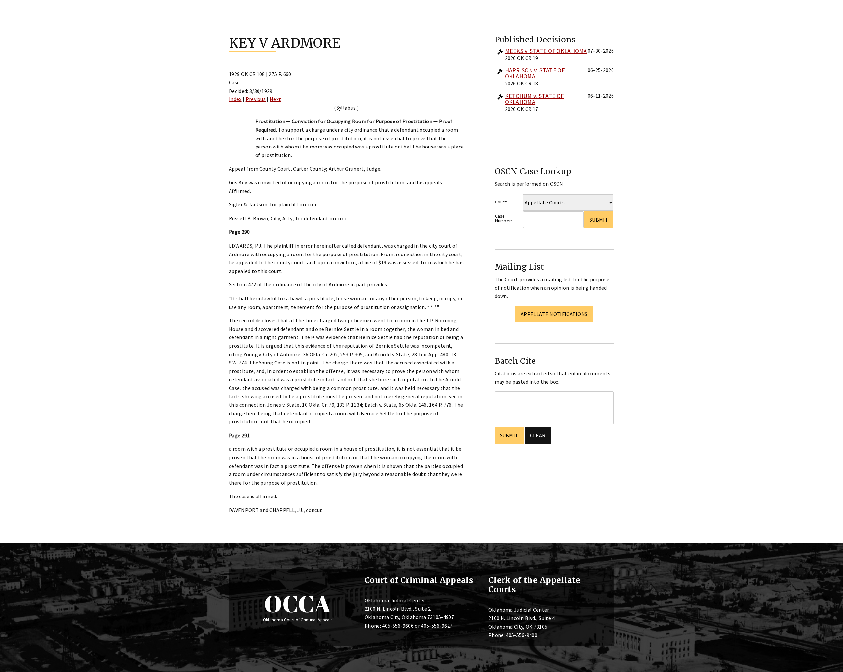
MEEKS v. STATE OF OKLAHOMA (546, 51)
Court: (501, 202)
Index (235, 99)
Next (275, 99)
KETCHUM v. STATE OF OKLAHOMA (534, 99)
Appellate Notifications (554, 314)
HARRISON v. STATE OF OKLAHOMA (535, 73)
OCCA (297, 603)
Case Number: (503, 218)
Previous (256, 99)
